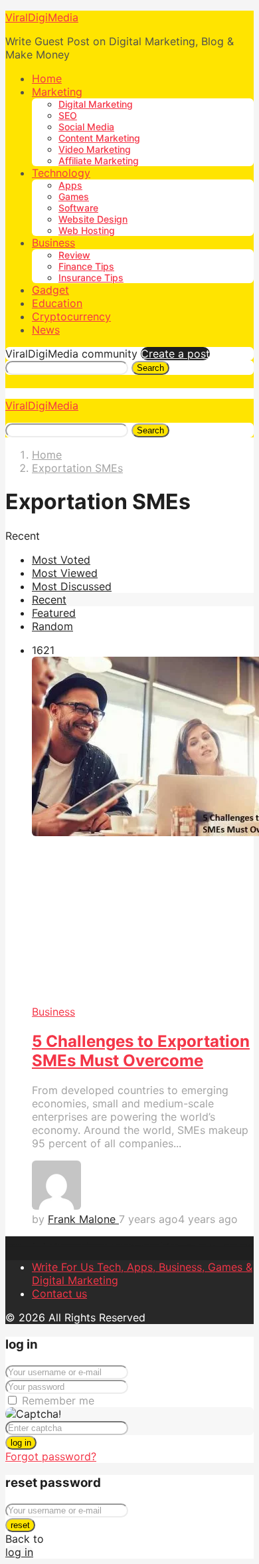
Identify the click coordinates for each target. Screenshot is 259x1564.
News (46, 329)
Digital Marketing (95, 104)
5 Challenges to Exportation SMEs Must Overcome (141, 1051)
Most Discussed (72, 586)
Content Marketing (99, 138)
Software (78, 207)
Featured (54, 612)
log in (21, 1443)
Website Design (93, 219)
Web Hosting (86, 230)
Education (57, 303)
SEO (67, 115)
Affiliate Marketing (98, 160)
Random (52, 626)
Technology (61, 172)
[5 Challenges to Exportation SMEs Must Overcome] (143, 831)
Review (74, 255)
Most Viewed (65, 573)
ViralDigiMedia (41, 17)
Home (47, 78)
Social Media (86, 126)
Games (73, 196)
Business (53, 242)
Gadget (50, 289)
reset (20, 1525)
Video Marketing (94, 149)
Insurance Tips (91, 277)
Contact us (59, 1293)
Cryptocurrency (71, 316)
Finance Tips (86, 266)
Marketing (57, 91)
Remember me (58, 1400)
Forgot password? (50, 1456)
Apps (70, 185)
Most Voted (61, 559)
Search (150, 368)
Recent (49, 599)
